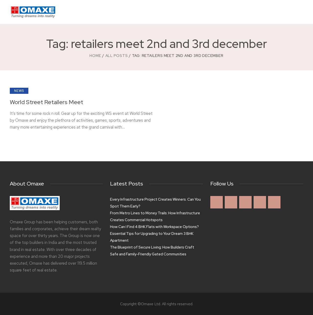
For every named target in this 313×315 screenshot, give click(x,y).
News (19, 91)
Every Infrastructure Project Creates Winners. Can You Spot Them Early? (155, 203)
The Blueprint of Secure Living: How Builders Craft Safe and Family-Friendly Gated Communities (152, 251)
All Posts (116, 55)
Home (95, 56)
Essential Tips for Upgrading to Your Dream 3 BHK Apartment (151, 237)
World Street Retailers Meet (46, 102)
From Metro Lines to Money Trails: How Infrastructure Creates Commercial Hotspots (155, 216)
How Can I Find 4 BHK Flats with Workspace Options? (154, 226)
